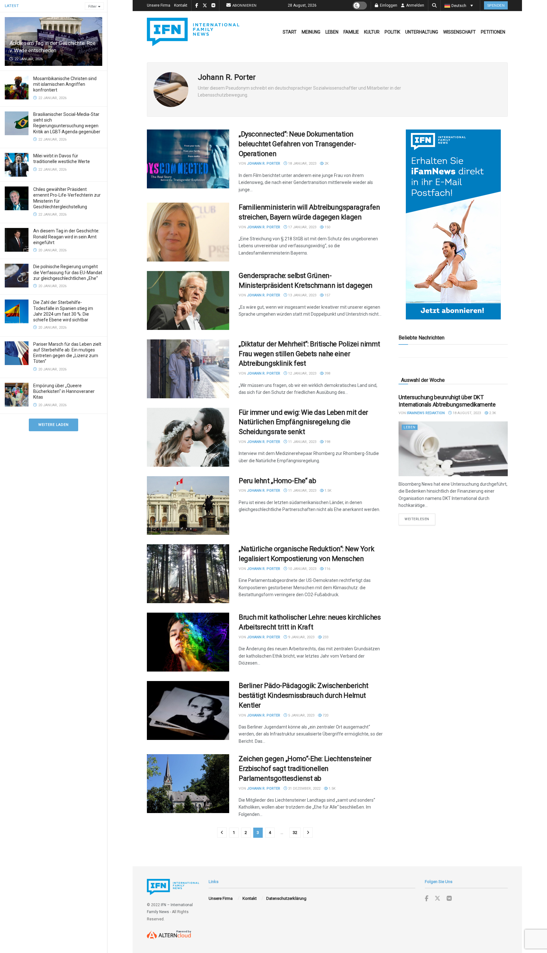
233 (325, 637)
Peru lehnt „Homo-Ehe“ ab (277, 481)
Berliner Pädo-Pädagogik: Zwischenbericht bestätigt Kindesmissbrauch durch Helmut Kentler (303, 695)
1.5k (327, 491)
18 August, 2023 (466, 413)
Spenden (496, 5)
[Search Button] (434, 5)
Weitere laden (53, 425)
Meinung (311, 32)
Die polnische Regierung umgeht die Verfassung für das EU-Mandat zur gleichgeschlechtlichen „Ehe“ (67, 272)
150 (327, 227)
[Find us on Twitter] (437, 898)
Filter (92, 6)
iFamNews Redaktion (426, 413)
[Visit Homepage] (193, 32)
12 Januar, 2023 (301, 373)
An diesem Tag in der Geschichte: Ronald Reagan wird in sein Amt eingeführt (66, 236)
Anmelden (414, 5)
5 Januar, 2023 (300, 715)
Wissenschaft (459, 32)
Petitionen (493, 32)
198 (327, 442)
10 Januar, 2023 (301, 569)
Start (290, 32)
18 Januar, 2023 (301, 163)
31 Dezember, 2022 (303, 788)
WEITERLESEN (420, 519)
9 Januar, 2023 (300, 637)
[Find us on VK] (449, 898)
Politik (392, 32)
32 (295, 832)
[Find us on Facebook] (426, 898)
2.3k (492, 413)
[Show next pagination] (308, 832)
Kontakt (180, 5)
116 (327, 569)
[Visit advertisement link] (453, 224)
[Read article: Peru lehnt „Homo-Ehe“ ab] (188, 505)
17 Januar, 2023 (301, 227)
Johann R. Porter (263, 163)
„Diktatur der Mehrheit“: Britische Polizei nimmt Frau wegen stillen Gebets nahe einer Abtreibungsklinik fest (309, 354)
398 (327, 373)
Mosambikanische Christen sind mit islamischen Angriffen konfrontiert (65, 84)
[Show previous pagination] (222, 832)
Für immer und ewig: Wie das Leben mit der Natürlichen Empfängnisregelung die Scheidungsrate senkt (303, 422)
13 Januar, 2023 (301, 295)
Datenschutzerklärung (286, 898)
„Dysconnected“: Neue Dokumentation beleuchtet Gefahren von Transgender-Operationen (297, 144)
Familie (351, 32)
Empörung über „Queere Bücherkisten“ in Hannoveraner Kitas (64, 391)
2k (326, 163)
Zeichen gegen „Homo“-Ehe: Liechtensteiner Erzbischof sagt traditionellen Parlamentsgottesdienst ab (305, 768)
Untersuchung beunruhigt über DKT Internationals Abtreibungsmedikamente (447, 401)
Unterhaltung (421, 32)
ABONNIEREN (244, 5)
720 (325, 715)
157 (327, 295)
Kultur (372, 32)
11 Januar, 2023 (301, 442)
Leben (331, 32)
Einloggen (388, 5)
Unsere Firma (158, 5)
